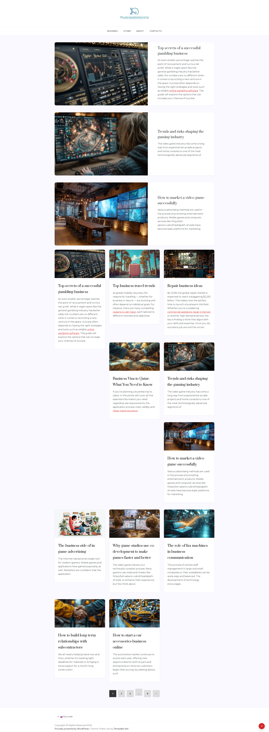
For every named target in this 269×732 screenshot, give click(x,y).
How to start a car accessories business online (129, 641)
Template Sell (121, 728)
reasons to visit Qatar (124, 312)
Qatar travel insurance (125, 410)
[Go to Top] (262, 726)
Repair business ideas (184, 286)
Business (112, 31)
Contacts (156, 31)
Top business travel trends (134, 286)
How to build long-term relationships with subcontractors (77, 641)
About (140, 31)
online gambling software (183, 90)
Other (127, 31)
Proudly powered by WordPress (72, 728)
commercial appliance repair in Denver (189, 312)
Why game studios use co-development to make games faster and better (134, 551)
